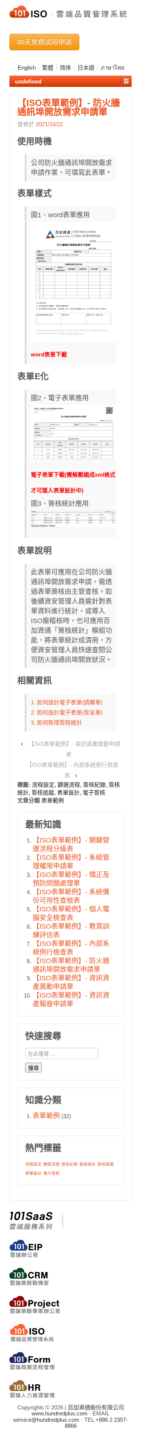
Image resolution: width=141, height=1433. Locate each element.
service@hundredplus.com (46, 1420)
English (27, 67)
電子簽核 (94, 792)
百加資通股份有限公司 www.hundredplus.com (78, 1410)
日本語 (85, 67)
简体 (65, 67)
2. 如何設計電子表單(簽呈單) (67, 712)
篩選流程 (69, 784)
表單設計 (68, 792)
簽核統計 (87, 1164)
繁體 (47, 67)
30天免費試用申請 (44, 42)
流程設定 (43, 784)
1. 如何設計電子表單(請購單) (67, 702)
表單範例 (52, 800)
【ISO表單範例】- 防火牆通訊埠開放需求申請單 (68, 107)
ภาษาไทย (112, 67)
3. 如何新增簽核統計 (56, 722)
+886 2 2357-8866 (96, 1423)
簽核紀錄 (94, 784)
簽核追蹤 (43, 792)
